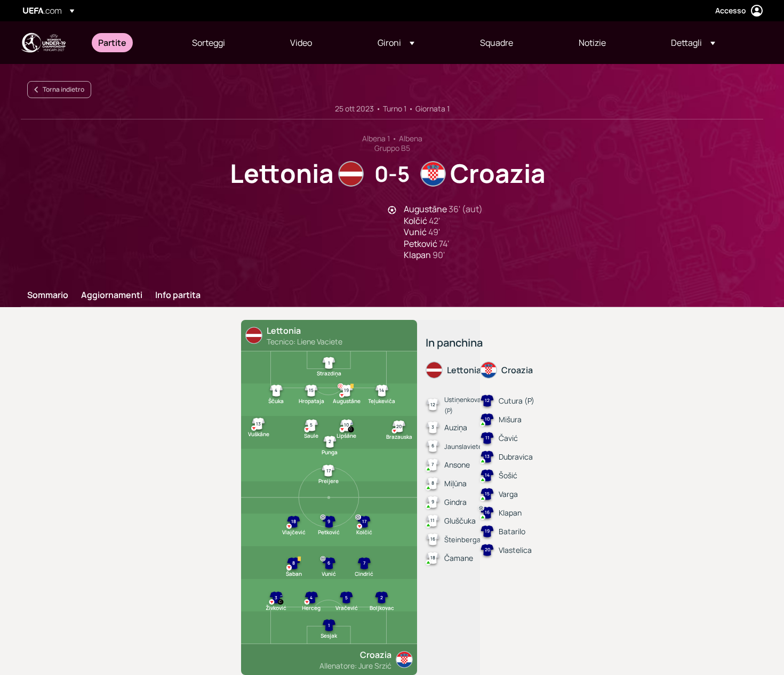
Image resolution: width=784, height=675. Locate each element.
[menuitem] (131, 43)
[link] (112, 43)
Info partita (178, 295)
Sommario (47, 295)
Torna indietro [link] (63, 89)
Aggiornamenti (111, 295)
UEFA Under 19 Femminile (43, 43)
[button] (396, 43)
